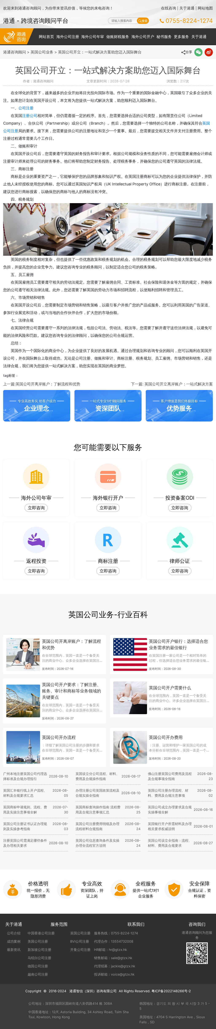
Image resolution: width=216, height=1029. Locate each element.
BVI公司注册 (79, 941)
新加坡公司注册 (39, 949)
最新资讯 (13, 949)
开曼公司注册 (80, 949)
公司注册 (26, 108)
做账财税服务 (117, 36)
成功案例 (13, 941)
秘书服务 (164, 36)
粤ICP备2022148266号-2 (171, 991)
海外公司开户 (142, 36)
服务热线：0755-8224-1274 (116, 933)
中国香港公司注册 (41, 933)
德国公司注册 (38, 966)
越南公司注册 (38, 974)
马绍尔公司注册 (39, 958)
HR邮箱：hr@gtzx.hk (110, 949)
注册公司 (29, 115)
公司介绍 (13, 933)
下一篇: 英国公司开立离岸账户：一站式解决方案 (172, 384)
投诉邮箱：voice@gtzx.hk (114, 974)
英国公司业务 (42, 52)
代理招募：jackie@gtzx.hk (114, 966)
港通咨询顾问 (14, 52)
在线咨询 (168, 8)
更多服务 (181, 36)
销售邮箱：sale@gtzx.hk (113, 958)
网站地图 (205, 8)
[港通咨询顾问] (14, 36)
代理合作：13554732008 (113, 941)
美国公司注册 (38, 941)
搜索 (144, 21)
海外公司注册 (67, 36)
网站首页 (46, 36)
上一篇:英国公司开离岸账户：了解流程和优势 (41, 384)
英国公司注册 (80, 933)
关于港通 (186, 8)
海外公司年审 (92, 36)
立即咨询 (36, 507)
